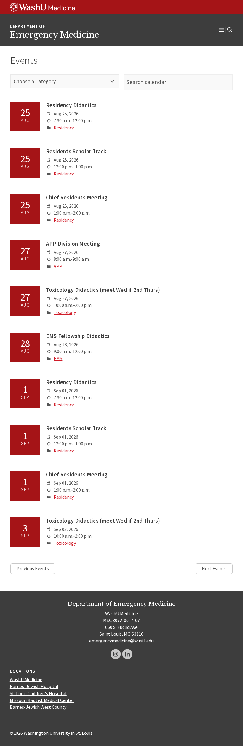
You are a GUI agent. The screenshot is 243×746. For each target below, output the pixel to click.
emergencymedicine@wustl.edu (121, 641)
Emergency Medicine (54, 35)
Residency (64, 127)
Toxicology (65, 312)
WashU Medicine (121, 613)
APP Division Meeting (73, 243)
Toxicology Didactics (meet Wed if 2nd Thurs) (103, 289)
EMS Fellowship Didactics (78, 335)
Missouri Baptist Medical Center (42, 700)
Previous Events (33, 568)
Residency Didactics (71, 105)
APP (58, 266)
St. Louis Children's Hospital (38, 693)
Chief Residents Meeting (77, 197)
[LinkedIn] (127, 654)
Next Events (214, 568)
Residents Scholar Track (76, 151)
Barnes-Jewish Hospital (34, 686)
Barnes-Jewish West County (38, 707)
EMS (58, 358)
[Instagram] (116, 654)
